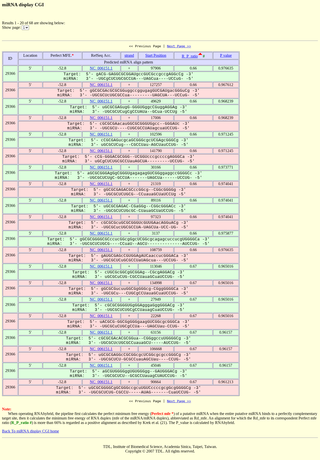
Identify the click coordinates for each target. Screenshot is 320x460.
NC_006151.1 (101, 68)
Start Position (155, 55)
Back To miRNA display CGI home (30, 431)
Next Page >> (179, 46)
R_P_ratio (190, 56)
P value (226, 55)
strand (129, 55)
